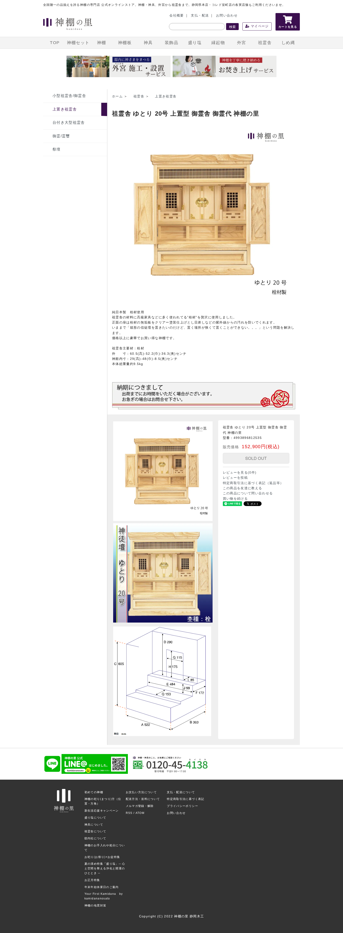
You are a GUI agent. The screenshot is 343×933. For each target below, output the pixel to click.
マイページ (259, 26)
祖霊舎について (95, 831)
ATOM (140, 813)
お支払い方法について (141, 792)
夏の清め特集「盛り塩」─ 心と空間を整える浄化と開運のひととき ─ (104, 868)
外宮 (241, 42)
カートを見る (287, 26)
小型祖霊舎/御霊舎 (69, 96)
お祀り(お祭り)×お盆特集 (102, 857)
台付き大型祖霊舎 (68, 122)
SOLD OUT (256, 458)
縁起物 (218, 42)
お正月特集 (92, 880)
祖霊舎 (265, 42)
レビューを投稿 (235, 477)
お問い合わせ (227, 15)
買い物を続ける (235, 498)
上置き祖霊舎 (64, 109)
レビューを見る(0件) (240, 472)
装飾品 (171, 42)
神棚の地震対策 (95, 905)
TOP (55, 42)
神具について (93, 824)
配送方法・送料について (143, 799)
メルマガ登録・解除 (140, 806)
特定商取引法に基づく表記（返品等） (253, 483)
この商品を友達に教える (242, 488)
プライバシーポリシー (182, 806)
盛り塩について (95, 817)
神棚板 (125, 42)
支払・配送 (200, 15)
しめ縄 (288, 42)
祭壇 (56, 149)
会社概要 (176, 15)
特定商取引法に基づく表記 (185, 799)
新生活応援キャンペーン (101, 810)
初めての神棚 (93, 792)
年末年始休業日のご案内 (101, 887)
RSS (129, 813)
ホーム (117, 96)
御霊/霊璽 (61, 136)
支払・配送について (181, 792)
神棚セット (78, 42)
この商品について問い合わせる (248, 493)
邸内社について (95, 838)
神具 (148, 42)
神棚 (101, 42)
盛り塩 (195, 42)
